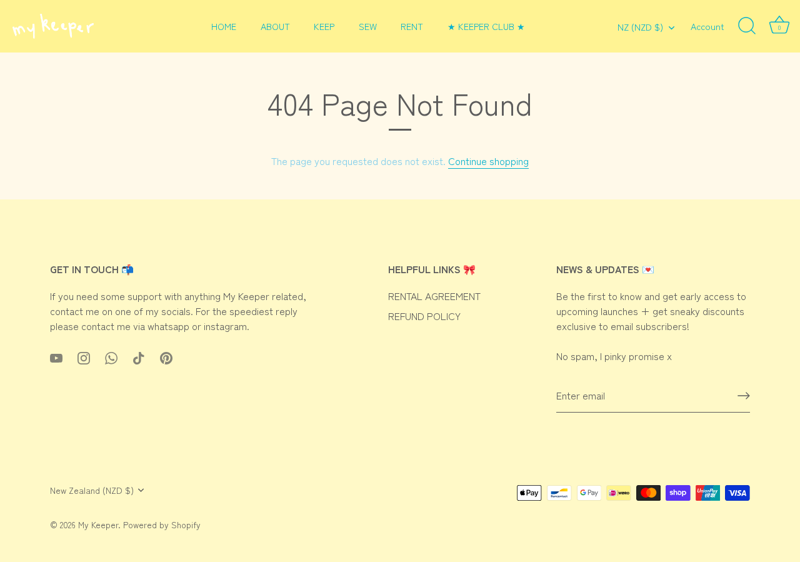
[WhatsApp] (111, 355)
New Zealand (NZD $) (92, 490)
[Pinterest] (166, 355)
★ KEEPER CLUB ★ (486, 26)
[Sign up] (744, 395)
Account (707, 26)
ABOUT (275, 26)
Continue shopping (488, 160)
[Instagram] (84, 355)
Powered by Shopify (162, 524)
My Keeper (98, 524)
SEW (368, 26)
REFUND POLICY (424, 315)
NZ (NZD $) (640, 27)
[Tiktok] (138, 355)
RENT (412, 26)
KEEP (324, 26)
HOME (223, 26)
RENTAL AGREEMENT (434, 295)
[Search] (747, 26)
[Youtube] (56, 355)
